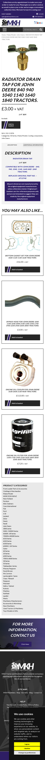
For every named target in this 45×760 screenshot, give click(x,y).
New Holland (8, 499)
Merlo (5, 598)
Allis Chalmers (8, 504)
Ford (4, 511)
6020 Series (7, 541)
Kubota (6, 588)
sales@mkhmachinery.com (10, 16)
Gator (5, 549)
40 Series (13, 136)
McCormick (7, 573)
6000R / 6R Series (9, 534)
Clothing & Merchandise (12, 491)
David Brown (8, 571)
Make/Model (11, 35)
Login (41, 14)
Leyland (6, 516)
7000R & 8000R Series (11, 536)
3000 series (7, 529)
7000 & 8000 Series (10, 559)
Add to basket (11, 125)
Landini (5, 596)
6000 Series (7, 556)
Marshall (6, 583)
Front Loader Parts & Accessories (15, 489)
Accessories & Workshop (12, 603)
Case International (9, 506)
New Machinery (9, 606)
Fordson (6, 501)
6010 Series (7, 539)
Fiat (4, 509)
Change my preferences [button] (27, 753)
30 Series (6, 561)
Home (4, 35)
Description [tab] (12, 145)
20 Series (6, 554)
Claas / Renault (8, 578)
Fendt (5, 524)
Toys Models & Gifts (10, 611)
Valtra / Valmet (8, 586)
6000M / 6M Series (10, 546)
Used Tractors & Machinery (13, 608)
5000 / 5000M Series (10, 531)
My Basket (39, 16)
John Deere (6, 138)
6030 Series (7, 544)
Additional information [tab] (33, 145)
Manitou (6, 591)
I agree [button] (27, 744)
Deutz (5, 521)
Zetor (5, 519)
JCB (4, 514)
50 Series (6, 563)
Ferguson (6, 581)
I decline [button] (27, 748)
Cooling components (35, 136)
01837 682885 (6, 14)
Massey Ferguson (9, 568)
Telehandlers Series (10, 566)
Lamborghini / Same (10, 576)
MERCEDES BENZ (10, 496)
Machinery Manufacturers (12, 601)
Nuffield (6, 593)
